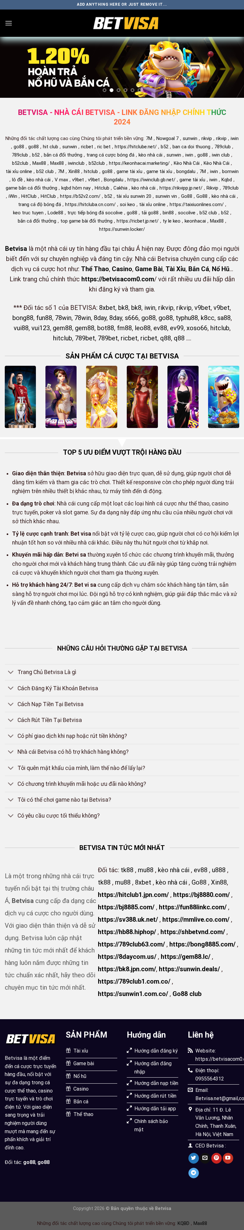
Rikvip (212, 188)
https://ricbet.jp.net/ (138, 221)
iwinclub (76, 163)
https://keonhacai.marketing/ (139, 163)
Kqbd (226, 180)
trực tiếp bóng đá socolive (95, 213)
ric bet (104, 147)
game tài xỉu (129, 171)
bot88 (105, 328)
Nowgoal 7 (167, 138)
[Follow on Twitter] (193, 1158)
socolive (186, 213)
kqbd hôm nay (76, 188)
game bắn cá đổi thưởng (31, 188)
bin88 (168, 213)
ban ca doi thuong (191, 147)
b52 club (45, 171)
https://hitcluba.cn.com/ (90, 204)
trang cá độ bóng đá (39, 204)
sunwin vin (166, 196)
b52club (20, 163)
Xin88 (74, 171)
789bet (85, 338)
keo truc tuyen (28, 213)
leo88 (143, 328)
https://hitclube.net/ (136, 147)
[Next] (231, 67)
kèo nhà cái (150, 155)
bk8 (123, 307)
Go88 (186, 196)
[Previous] (13, 67)
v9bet (78, 180)
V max (61, 180)
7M (149, 138)
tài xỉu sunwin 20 (133, 196)
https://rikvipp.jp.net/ (180, 188)
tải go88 (150, 213)
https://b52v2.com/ (80, 196)
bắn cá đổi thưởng (63, 155)
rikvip (206, 138)
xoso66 (196, 328)
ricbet (87, 147)
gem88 (62, 328)
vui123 (40, 328)
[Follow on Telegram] (193, 1173)
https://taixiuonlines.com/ (197, 204)
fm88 (124, 328)
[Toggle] (11, 673)
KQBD (183, 1223)
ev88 (160, 328)
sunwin (190, 138)
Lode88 (55, 213)
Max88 (39, 163)
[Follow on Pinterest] (216, 1158)
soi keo (127, 204)
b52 (164, 147)
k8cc (207, 318)
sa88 (224, 318)
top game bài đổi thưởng (86, 221)
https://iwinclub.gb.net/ (151, 180)
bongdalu (185, 171)
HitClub (29, 196)
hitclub (91, 171)
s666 (132, 318)
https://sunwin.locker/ (122, 229)
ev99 (177, 328)
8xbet (107, 307)
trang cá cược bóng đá (110, 155)
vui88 (21, 328)
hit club (50, 147)
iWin (13, 196)
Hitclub (102, 188)
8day (100, 318)
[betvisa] (125, 23)
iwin (235, 138)
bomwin (230, 171)
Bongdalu (113, 180)
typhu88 (187, 318)
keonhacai (195, 221)
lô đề (17, 180)
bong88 (22, 318)
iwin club (221, 155)
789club (222, 147)
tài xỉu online (19, 171)
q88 (165, 338)
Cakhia (120, 188)
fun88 (44, 318)
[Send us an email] (205, 1158)
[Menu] (8, 23)
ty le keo (171, 221)
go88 (19, 147)
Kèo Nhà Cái (187, 163)
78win (63, 318)
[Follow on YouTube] (228, 1158)
